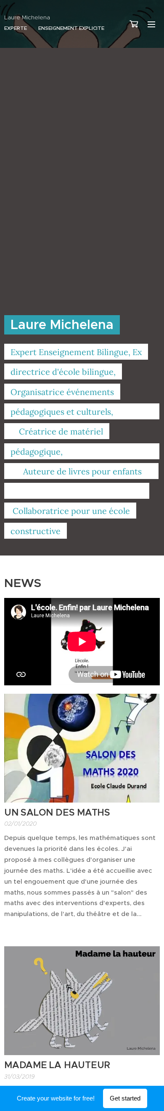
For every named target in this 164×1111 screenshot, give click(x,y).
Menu (151, 24)
